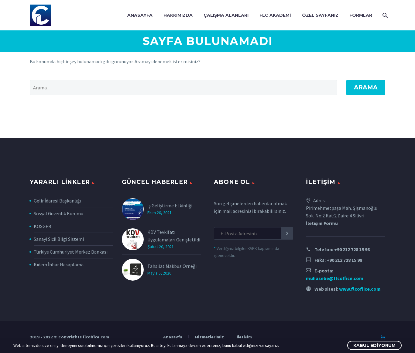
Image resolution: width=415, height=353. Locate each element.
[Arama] (384, 15)
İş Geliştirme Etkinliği (169, 205)
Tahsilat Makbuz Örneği (172, 266)
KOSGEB (42, 226)
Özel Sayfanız (320, 15)
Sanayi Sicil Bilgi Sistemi (59, 239)
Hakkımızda (178, 15)
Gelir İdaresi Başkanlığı (57, 201)
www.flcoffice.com (360, 289)
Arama (366, 87)
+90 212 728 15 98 (352, 249)
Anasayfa (140, 15)
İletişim (244, 337)
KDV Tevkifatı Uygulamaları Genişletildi (173, 236)
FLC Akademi (275, 15)
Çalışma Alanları (226, 15)
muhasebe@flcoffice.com (334, 278)
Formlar (360, 15)
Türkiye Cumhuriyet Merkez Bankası (71, 252)
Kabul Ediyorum (374, 345)
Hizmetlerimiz (209, 337)
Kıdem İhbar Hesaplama (59, 264)
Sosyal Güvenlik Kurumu (58, 213)
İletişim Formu (322, 223)
